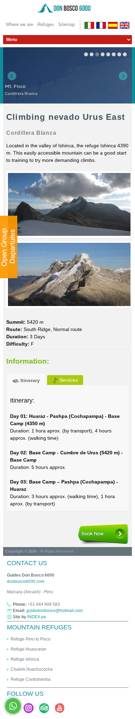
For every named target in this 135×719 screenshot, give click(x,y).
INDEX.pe (36, 616)
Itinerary (29, 380)
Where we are (19, 24)
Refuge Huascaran (28, 649)
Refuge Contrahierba (31, 679)
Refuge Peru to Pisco (31, 639)
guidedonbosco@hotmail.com (54, 610)
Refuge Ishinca (25, 659)
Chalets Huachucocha (32, 669)
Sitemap (66, 24)
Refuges (45, 24)
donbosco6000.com (25, 581)
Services (68, 380)
